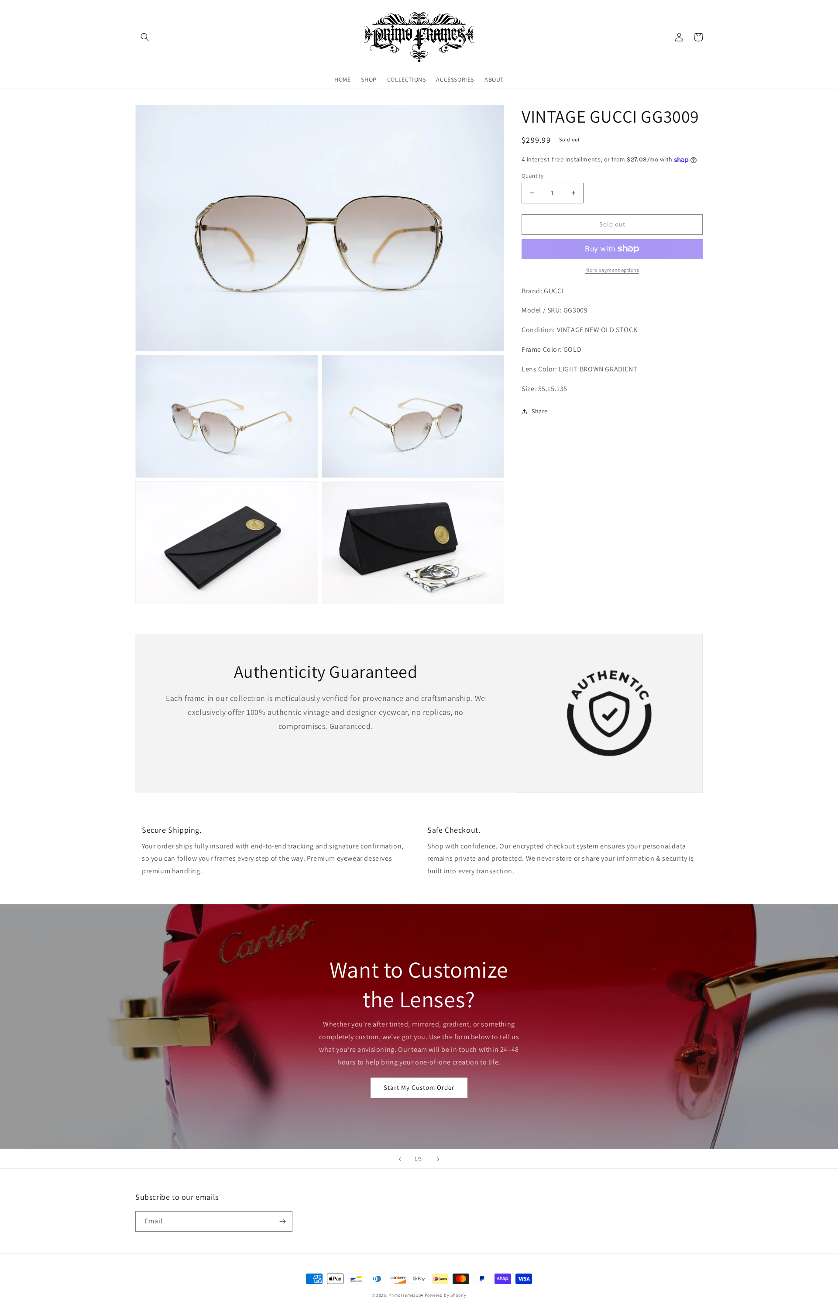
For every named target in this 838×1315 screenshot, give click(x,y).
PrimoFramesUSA (405, 1295)
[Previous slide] (399, 1158)
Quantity (532, 175)
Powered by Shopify (446, 1295)
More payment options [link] (612, 269)
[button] (145, 37)
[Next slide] (438, 1158)
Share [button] (540, 411)
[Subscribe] (282, 1221)
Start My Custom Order (419, 1087)
